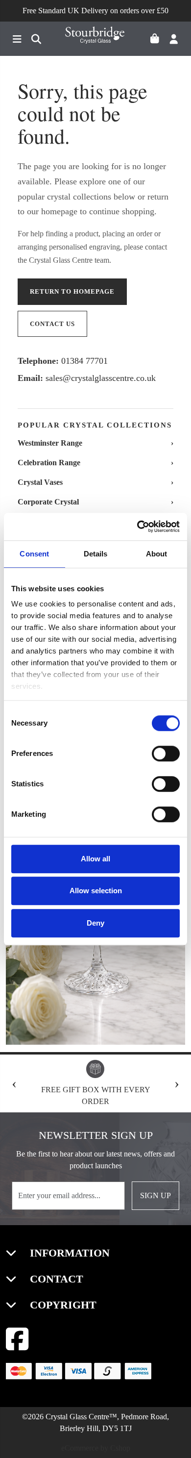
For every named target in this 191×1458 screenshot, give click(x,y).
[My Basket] (158, 40)
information (68, 1253)
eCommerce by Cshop (95, 1448)
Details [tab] (96, 554)
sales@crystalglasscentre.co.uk (101, 378)
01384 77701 (84, 361)
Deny (95, 923)
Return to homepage (72, 291)
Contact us (52, 323)
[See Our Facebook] (17, 1339)
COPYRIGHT (61, 1305)
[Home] (95, 39)
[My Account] (176, 40)
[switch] (166, 753)
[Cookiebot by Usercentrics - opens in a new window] (137, 526)
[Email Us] (33, 40)
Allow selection (96, 890)
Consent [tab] (34, 554)
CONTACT (55, 1279)
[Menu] (15, 40)
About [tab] (156, 554)
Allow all (95, 859)
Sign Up (155, 1195)
